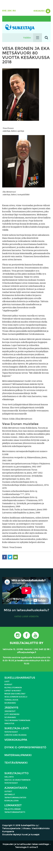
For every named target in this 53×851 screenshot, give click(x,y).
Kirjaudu (39, 11)
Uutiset (8, 791)
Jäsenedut (9, 711)
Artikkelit (9, 795)
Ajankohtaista (15, 787)
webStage (43, 844)
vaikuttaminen (22, 780)
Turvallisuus (11, 700)
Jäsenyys (11, 707)
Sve (4, 10)
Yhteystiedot (11, 732)
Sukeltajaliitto (16, 773)
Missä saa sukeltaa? (14, 694)
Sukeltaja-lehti (16, 728)
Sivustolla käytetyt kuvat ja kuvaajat (20, 834)
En (9, 10)
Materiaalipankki (18, 755)
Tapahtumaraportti (14, 812)
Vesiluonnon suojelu (15, 697)
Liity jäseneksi (11, 714)
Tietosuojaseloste (11, 828)
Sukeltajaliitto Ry (26, 643)
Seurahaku (10, 703)
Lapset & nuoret (12, 691)
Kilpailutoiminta (13, 688)
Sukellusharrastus (19, 677)
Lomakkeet (13, 805)
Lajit (6, 681)
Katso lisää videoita (26, 616)
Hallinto (9, 777)
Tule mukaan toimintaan (17, 720)
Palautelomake (12, 809)
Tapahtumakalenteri (15, 798)
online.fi (33, 847)
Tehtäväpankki (16, 762)
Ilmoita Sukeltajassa (15, 735)
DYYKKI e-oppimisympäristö (25, 747)
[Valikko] (37, 37)
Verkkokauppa (15, 739)
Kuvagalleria (11, 801)
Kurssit (8, 685)
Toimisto (7, 657)
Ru (14, 10)
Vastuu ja (9, 780)
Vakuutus (9, 723)
